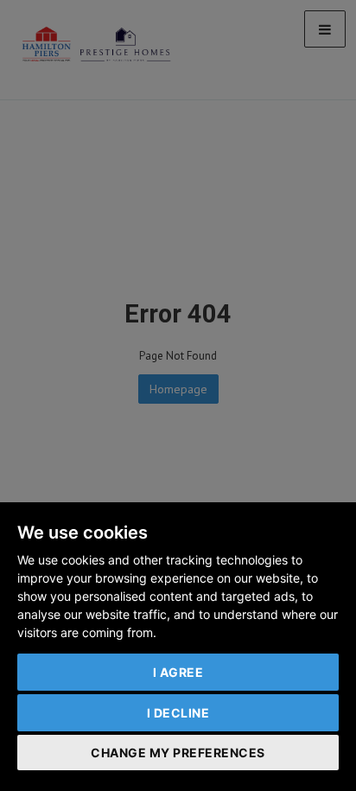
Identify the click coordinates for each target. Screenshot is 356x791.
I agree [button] (178, 672)
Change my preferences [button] (178, 752)
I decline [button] (178, 712)
